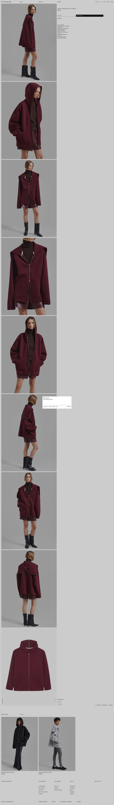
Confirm (69, 406)
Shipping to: (45, 406)
